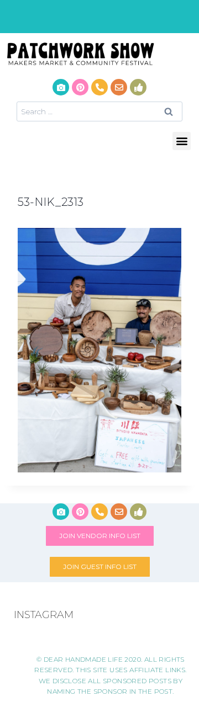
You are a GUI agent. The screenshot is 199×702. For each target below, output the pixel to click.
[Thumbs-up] (138, 87)
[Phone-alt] (99, 87)
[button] (181, 141)
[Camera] (61, 87)
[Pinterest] (80, 87)
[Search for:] (99, 111)
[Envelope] (119, 87)
